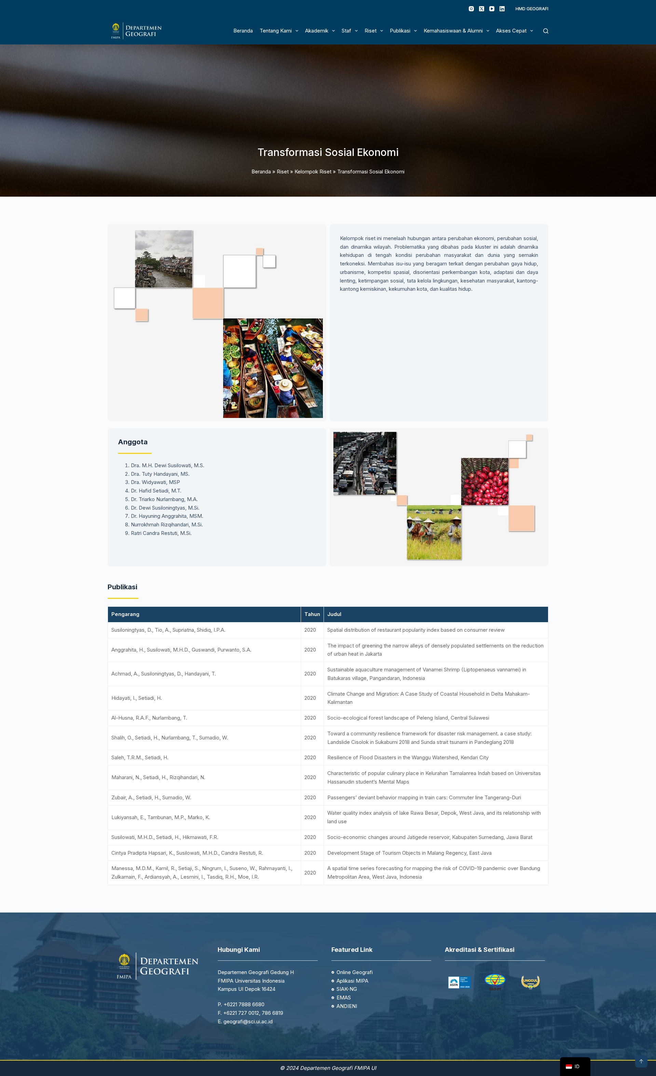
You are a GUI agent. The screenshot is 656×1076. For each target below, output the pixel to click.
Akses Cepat (511, 30)
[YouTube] (491, 8)
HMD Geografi (532, 8)
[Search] (545, 31)
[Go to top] (641, 1061)
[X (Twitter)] (481, 8)
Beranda (243, 30)
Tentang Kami (276, 30)
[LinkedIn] (502, 8)
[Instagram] (471, 8)
